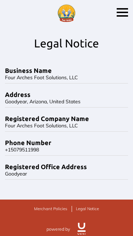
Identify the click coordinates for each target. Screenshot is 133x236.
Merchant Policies (50, 208)
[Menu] (122, 12)
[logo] (81, 229)
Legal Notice (87, 208)
